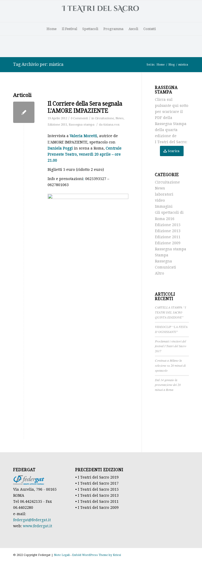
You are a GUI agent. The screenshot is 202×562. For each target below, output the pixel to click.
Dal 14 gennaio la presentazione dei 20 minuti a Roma (168, 385)
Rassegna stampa (81, 124)
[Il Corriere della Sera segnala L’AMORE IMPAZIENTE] (23, 112)
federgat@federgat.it (32, 520)
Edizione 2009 (167, 243)
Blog (171, 64)
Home (160, 64)
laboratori (164, 194)
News (119, 118)
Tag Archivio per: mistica (38, 64)
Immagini (164, 206)
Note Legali (62, 555)
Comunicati (165, 267)
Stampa (161, 255)
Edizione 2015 (167, 225)
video (160, 200)
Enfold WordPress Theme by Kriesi (96, 555)
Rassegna (163, 261)
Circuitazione (104, 118)
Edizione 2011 (57, 124)
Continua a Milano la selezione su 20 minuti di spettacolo (170, 365)
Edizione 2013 (167, 231)
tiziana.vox (111, 124)
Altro (159, 273)
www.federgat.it (37, 526)
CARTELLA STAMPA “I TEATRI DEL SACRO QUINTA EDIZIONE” (170, 312)
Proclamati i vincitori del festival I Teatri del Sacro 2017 (170, 346)
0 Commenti (79, 118)
